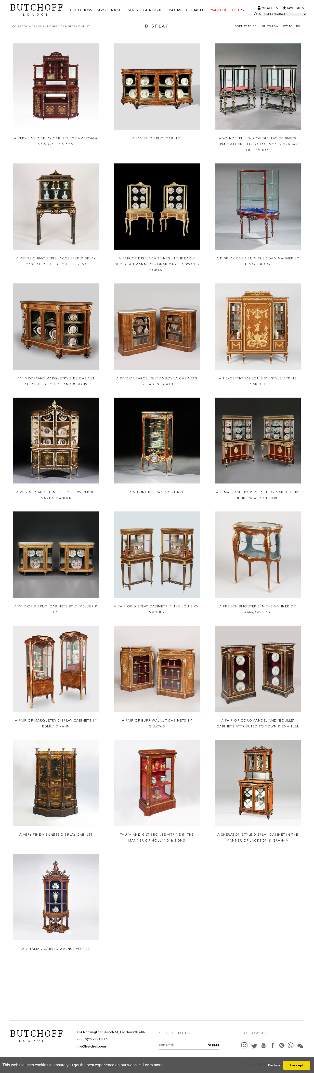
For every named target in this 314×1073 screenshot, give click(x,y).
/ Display (83, 26)
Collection (22, 26)
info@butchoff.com (91, 1046)
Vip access (270, 8)
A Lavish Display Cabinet (157, 138)
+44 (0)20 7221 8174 (93, 1039)
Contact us (196, 10)
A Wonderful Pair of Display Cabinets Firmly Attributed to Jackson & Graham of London (258, 144)
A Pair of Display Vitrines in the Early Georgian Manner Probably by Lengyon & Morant (157, 264)
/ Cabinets (67, 26)
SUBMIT (213, 1045)
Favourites (295, 8)
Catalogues (153, 10)
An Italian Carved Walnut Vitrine (56, 949)
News (101, 10)
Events (132, 10)
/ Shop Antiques (45, 26)
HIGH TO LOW (269, 26)
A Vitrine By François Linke (157, 492)
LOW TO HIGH (291, 26)
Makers (175, 10)
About (116, 10)
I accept (296, 1065)
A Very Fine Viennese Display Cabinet (56, 834)
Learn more (153, 1065)
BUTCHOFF (37, 9)
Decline (274, 1065)
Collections (81, 10)
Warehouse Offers (227, 10)
